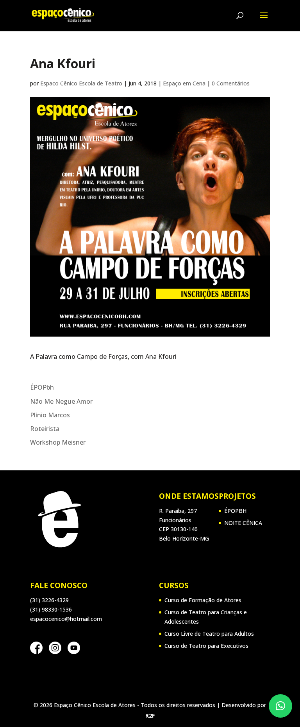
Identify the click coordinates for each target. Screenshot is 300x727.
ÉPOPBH (235, 510)
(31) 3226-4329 (49, 600)
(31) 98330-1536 (51, 609)
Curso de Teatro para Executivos (206, 645)
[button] (280, 706)
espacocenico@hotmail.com (66, 618)
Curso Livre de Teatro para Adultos (209, 633)
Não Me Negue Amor (61, 401)
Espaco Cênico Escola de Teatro (81, 83)
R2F (150, 715)
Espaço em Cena (184, 83)
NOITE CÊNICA (243, 523)
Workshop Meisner (58, 442)
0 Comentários (231, 83)
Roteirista (44, 428)
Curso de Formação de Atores (202, 600)
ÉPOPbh (42, 387)
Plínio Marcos (50, 415)
